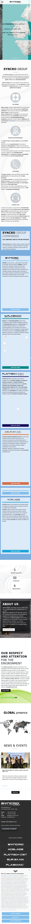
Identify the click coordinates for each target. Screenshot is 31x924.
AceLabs (21, 621)
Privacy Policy (4, 910)
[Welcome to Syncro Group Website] (15, 2)
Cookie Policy (12, 910)
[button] (29, 870)
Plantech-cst (15, 621)
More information (15, 921)
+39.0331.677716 (11, 812)
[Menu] (2, 2)
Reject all (15, 917)
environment (12, 120)
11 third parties (10, 875)
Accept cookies (15, 913)
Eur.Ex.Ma (5, 622)
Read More (5, 786)
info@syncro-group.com (12, 815)
